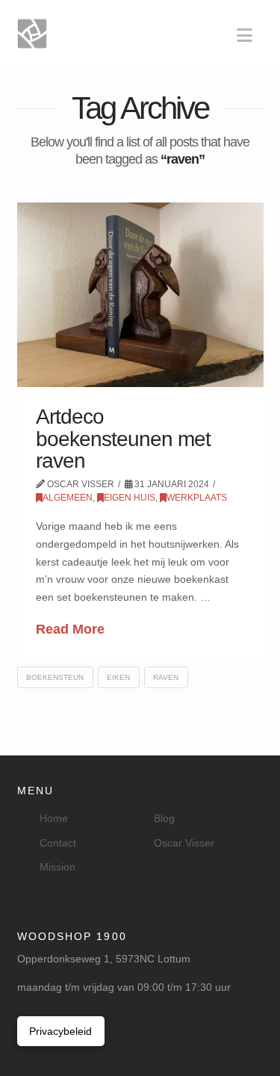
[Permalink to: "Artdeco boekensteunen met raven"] (140, 295)
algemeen (68, 497)
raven (165, 677)
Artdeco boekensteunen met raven (123, 438)
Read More (70, 629)
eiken (118, 677)
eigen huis (129, 497)
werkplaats (197, 497)
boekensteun (55, 677)
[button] (244, 35)
